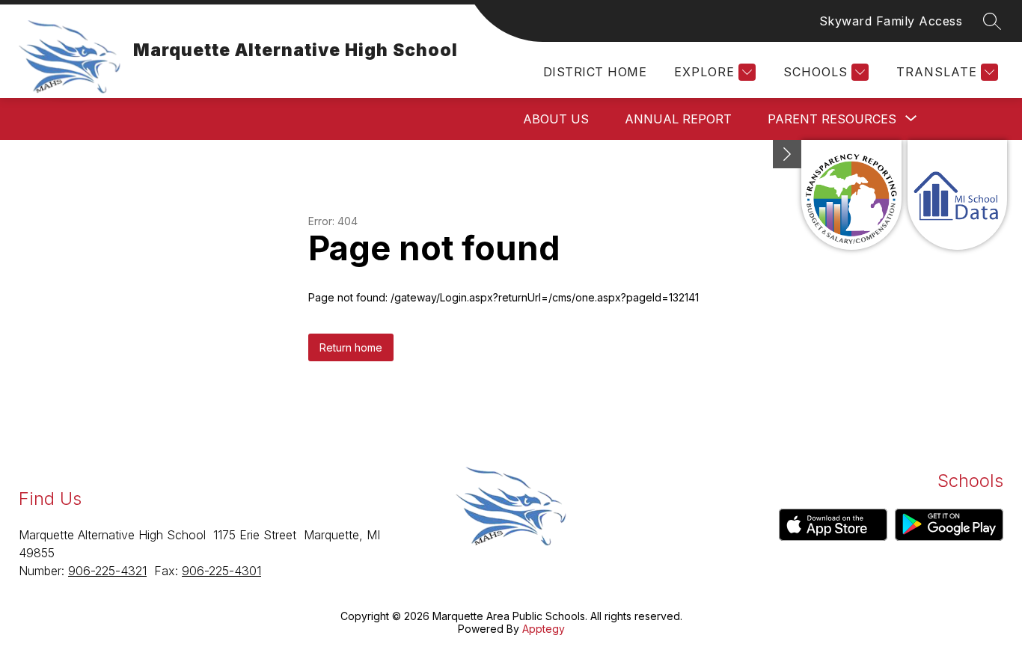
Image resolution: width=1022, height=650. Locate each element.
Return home (350, 347)
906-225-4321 (107, 570)
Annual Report (678, 118)
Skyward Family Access (891, 20)
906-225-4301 (221, 570)
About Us (556, 118)
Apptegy (543, 628)
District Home (594, 71)
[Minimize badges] (787, 154)
